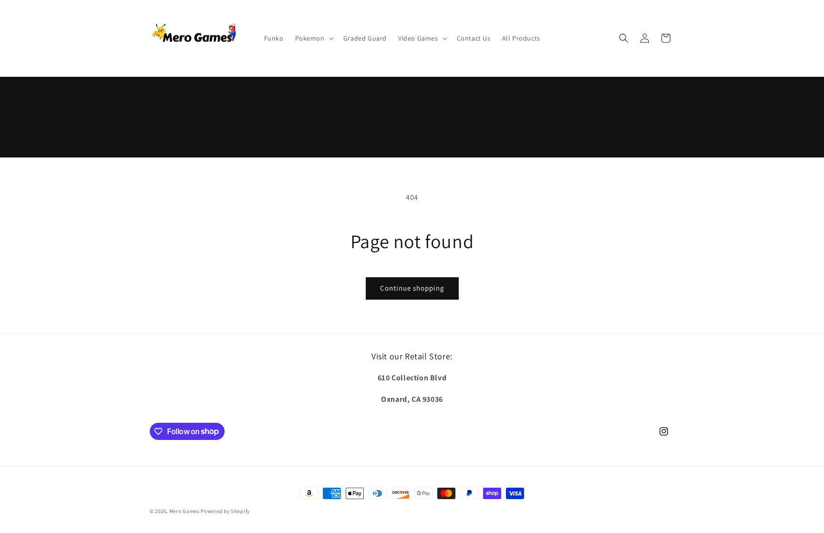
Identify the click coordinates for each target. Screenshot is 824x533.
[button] (313, 38)
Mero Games (184, 511)
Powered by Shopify (225, 511)
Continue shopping (412, 288)
